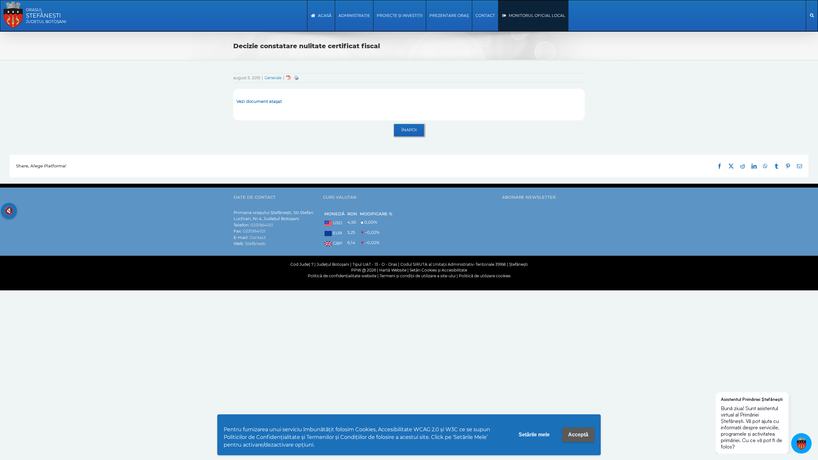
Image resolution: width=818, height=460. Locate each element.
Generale (273, 77)
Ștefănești (255, 243)
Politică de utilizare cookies (485, 275)
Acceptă (578, 434)
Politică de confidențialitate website (342, 275)
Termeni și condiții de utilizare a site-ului (418, 275)
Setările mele (534, 434)
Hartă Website (392, 270)
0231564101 (262, 224)
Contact (258, 237)
